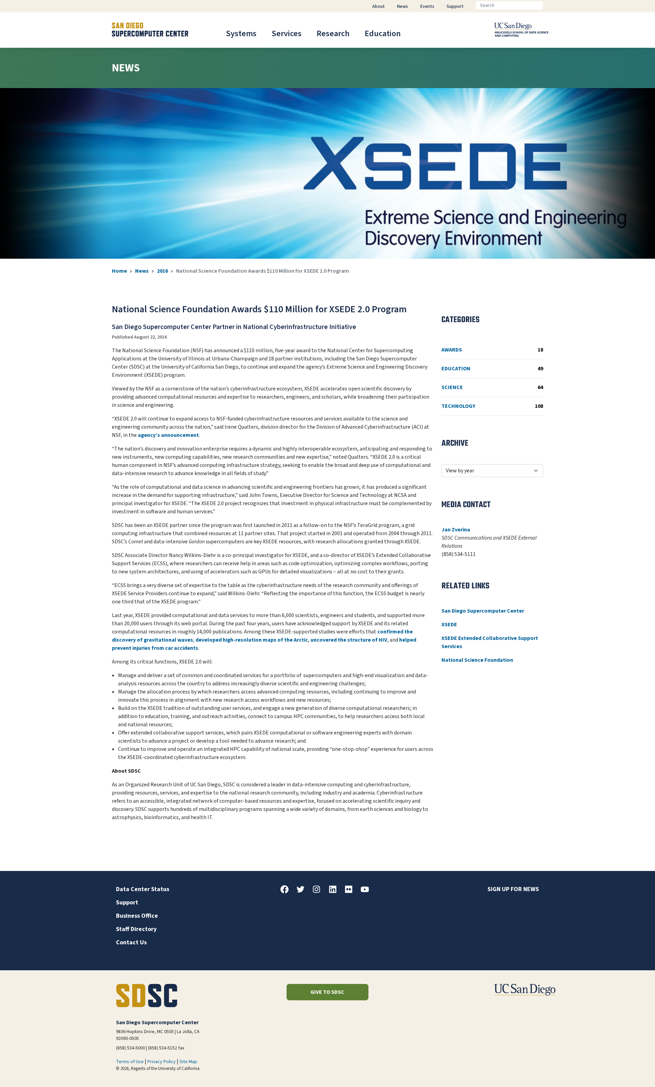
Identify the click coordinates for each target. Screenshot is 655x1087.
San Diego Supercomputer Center (482, 611)
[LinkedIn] (335, 892)
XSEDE (449, 624)
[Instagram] (319, 892)
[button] (626, 1071)
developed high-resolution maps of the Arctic (251, 640)
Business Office (137, 916)
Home (119, 271)
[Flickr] (351, 892)
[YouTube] (367, 892)
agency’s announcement (168, 435)
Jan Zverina (455, 529)
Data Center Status (142, 889)
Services (287, 34)
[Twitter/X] (303, 892)
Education (383, 34)
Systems (241, 34)
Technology (492, 406)
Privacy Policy (161, 1061)
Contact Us (131, 942)
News (142, 271)
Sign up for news (513, 889)
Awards (492, 350)
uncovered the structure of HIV (348, 640)
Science (492, 387)
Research (333, 34)
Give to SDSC (327, 992)
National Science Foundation (477, 660)
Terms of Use (130, 1061)
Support (127, 902)
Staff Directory (136, 929)
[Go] (548, 5)
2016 (162, 271)
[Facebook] (287, 892)
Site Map (188, 1061)
